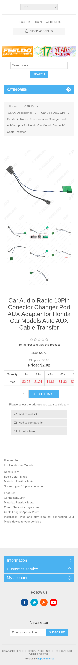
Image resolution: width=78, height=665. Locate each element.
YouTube (53, 602)
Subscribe (57, 632)
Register (24, 22)
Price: (33, 365)
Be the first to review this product (39, 344)
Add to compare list (31, 422)
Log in (38, 22)
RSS (44, 602)
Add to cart (43, 394)
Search (39, 74)
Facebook (24, 602)
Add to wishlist (28, 414)
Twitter (34, 602)
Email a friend (27, 431)
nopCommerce (45, 658)
